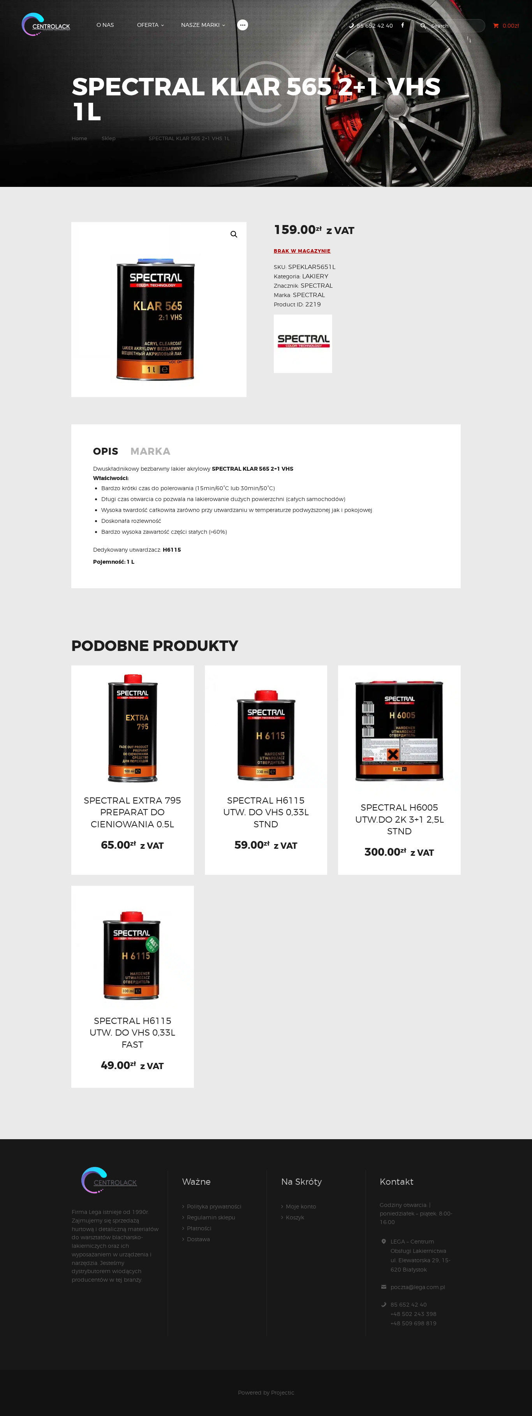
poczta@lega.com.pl (418, 1287)
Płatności (199, 1228)
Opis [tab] (105, 452)
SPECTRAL (317, 285)
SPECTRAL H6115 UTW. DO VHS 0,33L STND (266, 812)
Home (79, 138)
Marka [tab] (150, 452)
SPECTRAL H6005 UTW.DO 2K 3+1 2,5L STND (399, 819)
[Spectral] (303, 344)
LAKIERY (315, 276)
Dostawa (198, 1239)
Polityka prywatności (214, 1206)
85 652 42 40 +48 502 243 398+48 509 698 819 (414, 1313)
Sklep (109, 138)
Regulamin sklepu (211, 1217)
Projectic (282, 1392)
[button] (234, 234)
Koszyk (295, 1217)
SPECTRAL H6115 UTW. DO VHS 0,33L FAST (132, 1032)
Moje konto (301, 1206)
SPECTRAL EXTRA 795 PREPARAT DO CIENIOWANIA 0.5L (132, 812)
